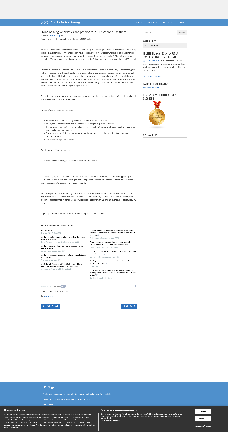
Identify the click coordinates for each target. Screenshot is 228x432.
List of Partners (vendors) (110, 421)
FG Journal (137, 22)
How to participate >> (152, 76)
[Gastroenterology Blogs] (157, 115)
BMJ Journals (48, 405)
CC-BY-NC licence (85, 399)
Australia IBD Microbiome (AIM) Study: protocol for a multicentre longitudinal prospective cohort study (61, 265)
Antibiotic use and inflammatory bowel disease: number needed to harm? (62, 247)
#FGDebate (168, 22)
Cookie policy (14, 428)
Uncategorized (49, 296)
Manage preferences (203, 426)
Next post (128, 306)
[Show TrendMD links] (135, 286)
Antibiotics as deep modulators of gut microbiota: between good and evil (63, 256)
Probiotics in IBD (47, 230)
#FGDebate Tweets (151, 87)
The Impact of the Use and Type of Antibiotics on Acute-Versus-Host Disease (111, 262)
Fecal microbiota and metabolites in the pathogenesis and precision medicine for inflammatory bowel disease (112, 243)
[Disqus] (89, 344)
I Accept (203, 411)
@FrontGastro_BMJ (151, 61)
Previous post (51, 306)
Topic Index (152, 22)
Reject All (202, 419)
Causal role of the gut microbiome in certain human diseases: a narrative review (113, 253)
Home (182, 22)
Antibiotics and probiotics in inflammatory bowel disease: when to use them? (63, 238)
